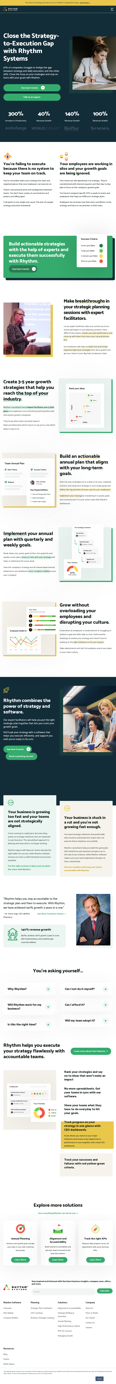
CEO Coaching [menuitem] (37, 1310)
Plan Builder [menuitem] (8, 1310)
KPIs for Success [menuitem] (65, 1328)
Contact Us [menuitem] (90, 1320)
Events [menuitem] (6, 1356)
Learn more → (85, 2)
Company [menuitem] (90, 1300)
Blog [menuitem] (5, 1351)
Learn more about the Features (89, 1051)
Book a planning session (21, 756)
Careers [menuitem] (89, 1324)
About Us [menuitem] (89, 1305)
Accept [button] (99, 1379)
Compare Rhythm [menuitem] (10, 1315)
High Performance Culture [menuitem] (69, 1323)
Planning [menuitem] (35, 1300)
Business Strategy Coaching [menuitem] (42, 1315)
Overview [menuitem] (7, 1305)
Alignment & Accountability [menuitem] (69, 1305)
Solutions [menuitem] (62, 1300)
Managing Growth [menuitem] (65, 1333)
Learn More (20, 1257)
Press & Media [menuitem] (92, 1310)
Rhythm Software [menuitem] (12, 1300)
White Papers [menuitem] (9, 1361)
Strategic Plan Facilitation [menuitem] (41, 1305)
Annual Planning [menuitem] (64, 1318)
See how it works (30, 88)
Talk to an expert (32, 97)
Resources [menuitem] (8, 1346)
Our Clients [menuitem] (90, 1315)
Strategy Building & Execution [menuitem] (66, 1312)
